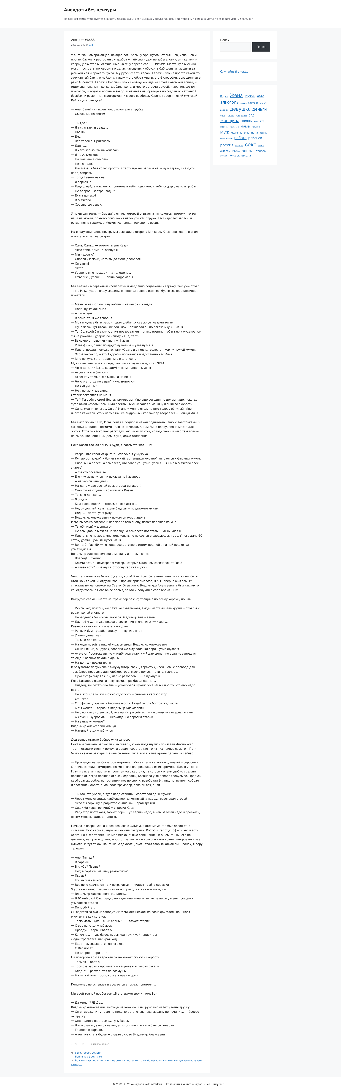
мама (245, 126)
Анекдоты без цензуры (90, 9)
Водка (224, 96)
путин (229, 138)
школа (246, 155)
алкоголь (229, 102)
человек (234, 155)
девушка (240, 109)
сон (244, 151)
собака (236, 151)
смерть (225, 151)
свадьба (239, 145)
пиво (222, 138)
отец (246, 132)
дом (238, 115)
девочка (224, 110)
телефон (261, 151)
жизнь (246, 121)
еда (251, 115)
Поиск (224, 40)
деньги (259, 109)
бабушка (253, 102)
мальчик (234, 126)
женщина (229, 120)
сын (251, 151)
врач (263, 102)
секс (250, 144)
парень (263, 133)
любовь (224, 127)
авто (78, 1052)
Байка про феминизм (88, 1056)
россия (227, 145)
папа (254, 132)
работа (240, 137)
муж (224, 132)
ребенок (255, 138)
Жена (236, 95)
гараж (86, 1052)
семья (261, 145)
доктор (230, 115)
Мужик (250, 96)
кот (262, 121)
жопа (256, 121)
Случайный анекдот (235, 71)
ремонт (96, 1052)
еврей (244, 115)
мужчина (236, 132)
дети (222, 115)
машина (255, 126)
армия (243, 103)
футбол (223, 156)
